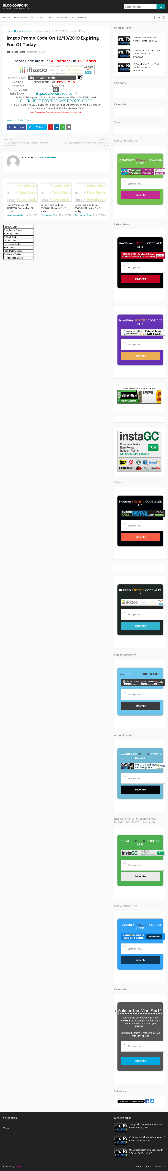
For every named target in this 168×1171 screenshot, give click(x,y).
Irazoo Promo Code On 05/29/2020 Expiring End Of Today (88, 208)
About (148, 1166)
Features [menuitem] (19, 17)
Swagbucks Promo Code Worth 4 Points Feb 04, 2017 (146, 39)
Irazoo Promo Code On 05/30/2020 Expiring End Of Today (54, 208)
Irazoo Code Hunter (16, 51)
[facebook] (154, 17)
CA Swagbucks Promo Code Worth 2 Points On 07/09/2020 (146, 53)
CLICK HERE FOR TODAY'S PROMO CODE (56, 100)
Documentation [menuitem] (41, 17)
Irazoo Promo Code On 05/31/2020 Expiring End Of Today (20, 208)
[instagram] (163, 17)
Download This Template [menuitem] (72, 17)
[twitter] (159, 17)
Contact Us (159, 1166)
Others (27, 120)
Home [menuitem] (6, 17)
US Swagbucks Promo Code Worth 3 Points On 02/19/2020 (146, 67)
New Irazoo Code (22, 31)
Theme (18, 1166)
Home (9, 31)
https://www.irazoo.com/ (56, 93)
